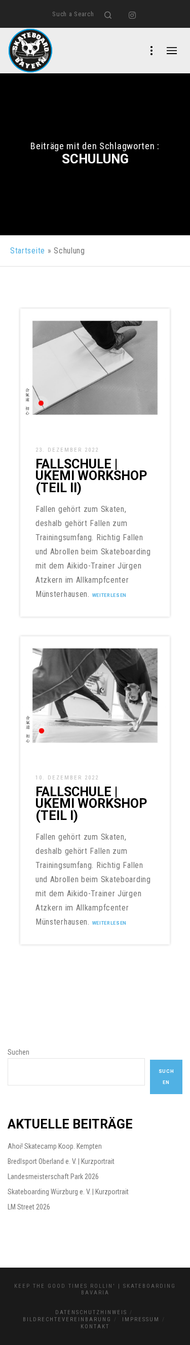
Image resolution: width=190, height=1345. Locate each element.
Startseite (27, 250)
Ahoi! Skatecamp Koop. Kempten (55, 1146)
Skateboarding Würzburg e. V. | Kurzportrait (68, 1192)
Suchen (18, 1052)
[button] (18, 1327)
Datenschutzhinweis (91, 1312)
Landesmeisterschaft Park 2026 (53, 1177)
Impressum (141, 1319)
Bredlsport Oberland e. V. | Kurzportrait (61, 1161)
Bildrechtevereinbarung (67, 1319)
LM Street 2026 (29, 1207)
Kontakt (95, 1326)
